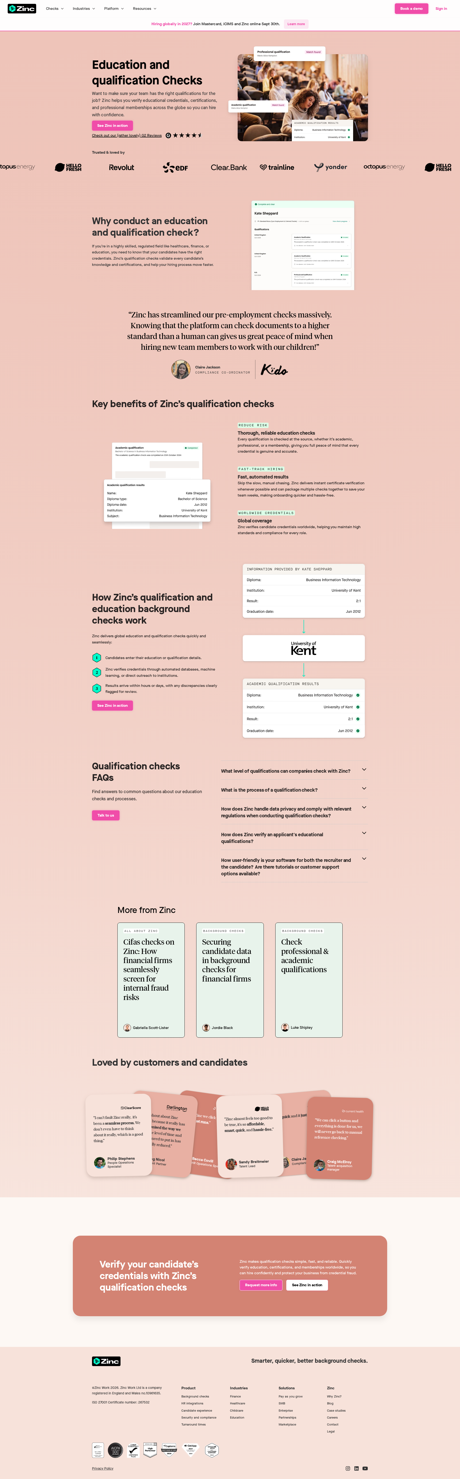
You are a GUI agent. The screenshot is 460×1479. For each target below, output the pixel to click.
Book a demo (411, 8)
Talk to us (106, 815)
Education (237, 1417)
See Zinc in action (307, 1284)
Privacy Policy (102, 1468)
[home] (22, 8)
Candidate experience (196, 1411)
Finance (235, 1396)
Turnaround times (193, 1424)
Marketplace (287, 1424)
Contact (333, 1424)
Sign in (441, 8)
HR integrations (192, 1403)
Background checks (195, 1396)
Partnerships (287, 1417)
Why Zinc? (334, 1396)
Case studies (336, 1411)
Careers (332, 1417)
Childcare (236, 1411)
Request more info (261, 1284)
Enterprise (286, 1411)
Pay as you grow (291, 1396)
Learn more (296, 24)
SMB (282, 1403)
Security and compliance (198, 1417)
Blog (330, 1403)
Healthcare (237, 1403)
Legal (331, 1431)
